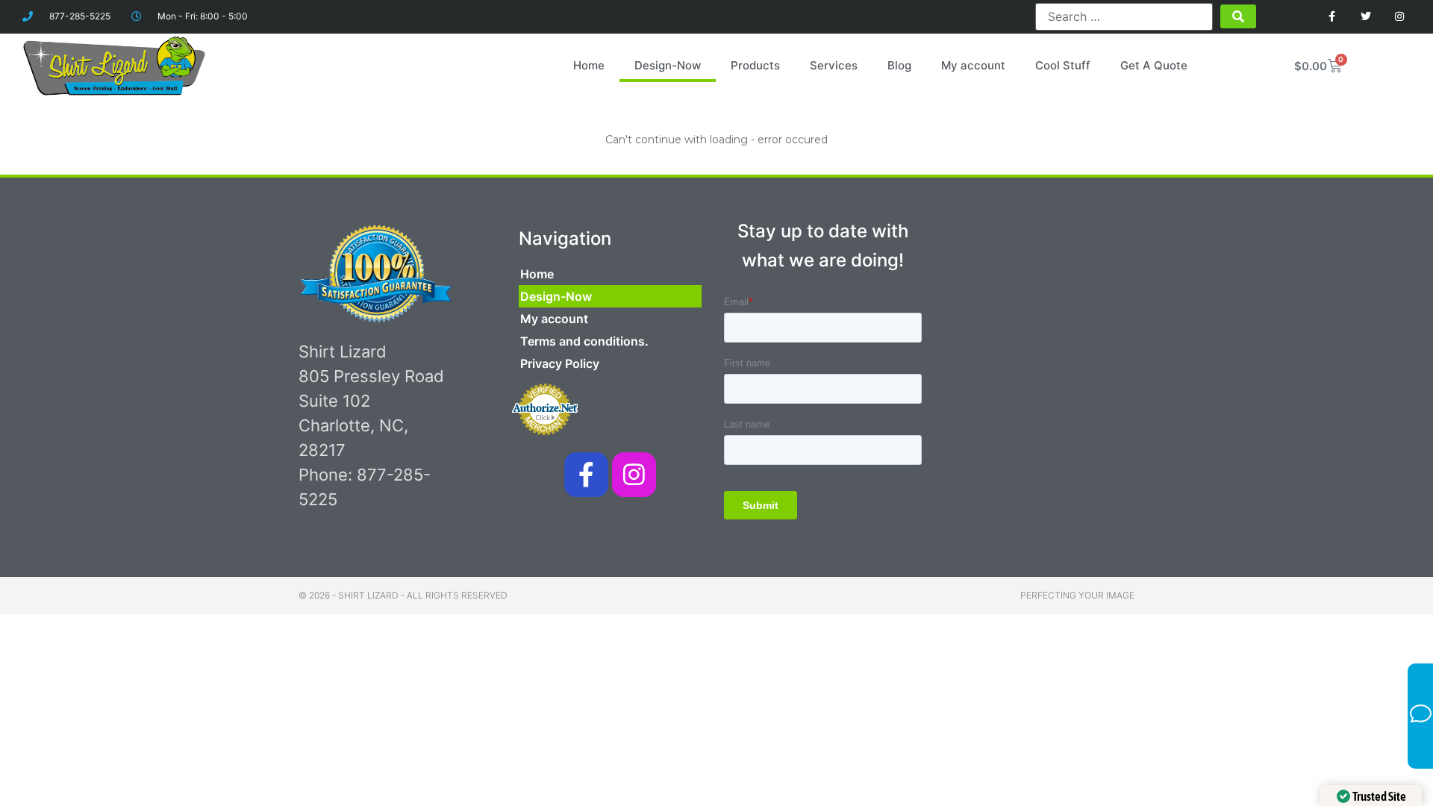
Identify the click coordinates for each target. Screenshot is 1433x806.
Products (755, 65)
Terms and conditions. (584, 341)
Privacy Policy (559, 363)
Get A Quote (1153, 65)
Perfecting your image (1077, 595)
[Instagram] (1399, 17)
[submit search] (1238, 16)
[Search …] (1124, 16)
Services (834, 65)
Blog (899, 65)
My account (973, 65)
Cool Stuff (1062, 65)
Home (589, 65)
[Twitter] (1365, 17)
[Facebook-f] (586, 474)
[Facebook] (1332, 17)
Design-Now (667, 65)
